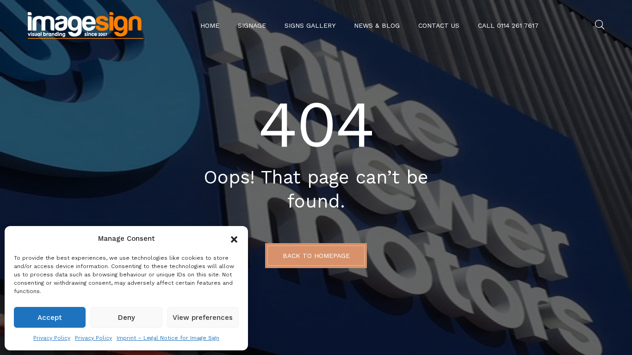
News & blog (377, 25)
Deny (126, 317)
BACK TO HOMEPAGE (316, 255)
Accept (49, 317)
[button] (234, 238)
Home (209, 25)
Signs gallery (310, 25)
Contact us (438, 25)
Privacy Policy (51, 338)
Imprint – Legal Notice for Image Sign (168, 338)
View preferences (203, 317)
